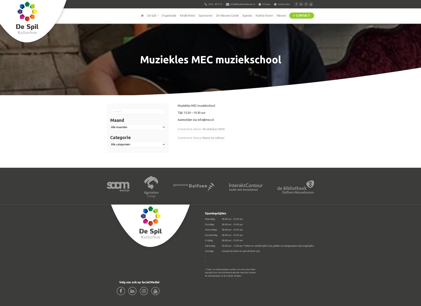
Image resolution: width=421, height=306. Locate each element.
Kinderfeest (187, 15)
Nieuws (281, 15)
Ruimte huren (264, 15)
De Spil (151, 15)
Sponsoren (205, 15)
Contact (303, 15)
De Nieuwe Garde (227, 15)
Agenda (247, 15)
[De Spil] (150, 225)
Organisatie (168, 15)
